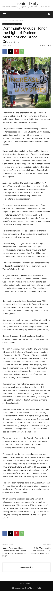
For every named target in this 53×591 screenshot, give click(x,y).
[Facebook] (4, 51)
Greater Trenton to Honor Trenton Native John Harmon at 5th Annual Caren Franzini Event (14, 552)
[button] (49, 14)
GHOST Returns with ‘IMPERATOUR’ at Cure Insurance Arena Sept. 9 (41, 550)
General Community (16, 20)
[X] (10, 51)
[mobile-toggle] (4, 14)
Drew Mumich (26, 567)
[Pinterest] (16, 51)
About (22, 584)
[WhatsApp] (21, 51)
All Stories (29, 584)
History (19, 24)
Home (4, 20)
